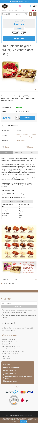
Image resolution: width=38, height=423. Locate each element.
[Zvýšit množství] (19, 117)
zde (18, 421)
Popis (6, 152)
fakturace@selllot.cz (12, 368)
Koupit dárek (19, 39)
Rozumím (24, 421)
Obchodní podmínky (8, 339)
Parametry (19, 152)
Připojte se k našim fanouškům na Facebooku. (18, 377)
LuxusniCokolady (11, 381)
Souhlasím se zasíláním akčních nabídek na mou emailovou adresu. (19, 316)
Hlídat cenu (31, 147)
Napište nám (6, 356)
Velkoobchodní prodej (9, 349)
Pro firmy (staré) (8, 323)
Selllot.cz (19, 387)
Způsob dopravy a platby (9, 341)
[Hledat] (26, 14)
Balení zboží (6, 344)
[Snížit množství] (19, 118)
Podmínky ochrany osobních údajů (13, 351)
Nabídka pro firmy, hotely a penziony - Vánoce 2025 (17, 328)
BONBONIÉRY (21, 140)
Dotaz (7, 147)
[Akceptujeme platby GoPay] (12, 391)
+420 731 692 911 (10, 371)
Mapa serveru (6, 359)
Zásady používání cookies (10, 354)
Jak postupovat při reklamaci (11, 346)
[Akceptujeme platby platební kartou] (26, 391)
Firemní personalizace (8, 331)
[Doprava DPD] (25, 400)
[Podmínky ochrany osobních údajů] (14, 400)
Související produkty (9, 279)
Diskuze (31, 152)
